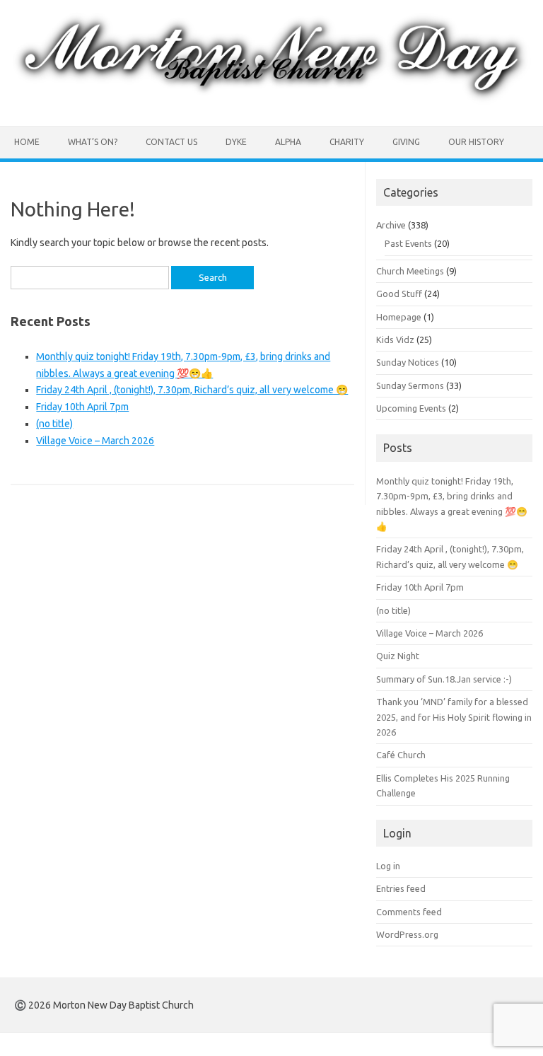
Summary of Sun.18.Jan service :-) (444, 679)
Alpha (288, 141)
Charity (346, 141)
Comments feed (409, 912)
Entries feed (401, 888)
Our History (476, 141)
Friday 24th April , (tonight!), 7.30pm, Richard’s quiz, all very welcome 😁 (192, 389)
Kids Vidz (395, 339)
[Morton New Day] (271, 102)
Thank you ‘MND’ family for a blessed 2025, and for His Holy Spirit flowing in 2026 (454, 717)
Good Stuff (399, 293)
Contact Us (171, 141)
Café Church (401, 755)
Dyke (236, 141)
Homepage (398, 317)
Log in (388, 866)
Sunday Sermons (410, 385)
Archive (391, 225)
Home (27, 141)
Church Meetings (410, 271)
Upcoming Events (411, 408)
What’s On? (92, 141)
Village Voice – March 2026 (95, 440)
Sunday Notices (407, 362)
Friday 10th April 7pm (82, 406)
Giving (406, 141)
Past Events (408, 243)
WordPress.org (407, 934)
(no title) (54, 423)
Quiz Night (397, 656)
